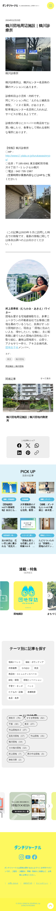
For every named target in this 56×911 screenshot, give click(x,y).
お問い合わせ (13, 883)
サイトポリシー (42, 883)
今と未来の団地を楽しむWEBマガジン (29, 5)
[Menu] (50, 5)
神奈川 (16, 718)
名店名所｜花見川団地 (10, 535)
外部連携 (25, 499)
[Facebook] (19, 445)
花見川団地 (18, 736)
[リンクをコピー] (36, 453)
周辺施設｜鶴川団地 (14, 366)
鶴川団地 (20, 359)
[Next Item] (49, 595)
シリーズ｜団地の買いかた (29, 535)
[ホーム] (50, 906)
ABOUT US (27, 883)
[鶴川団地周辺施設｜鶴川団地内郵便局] (28, 398)
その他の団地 (19, 747)
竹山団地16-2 (19, 730)
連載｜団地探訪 (9, 499)
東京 (9, 359)
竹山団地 (39, 736)
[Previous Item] (7, 595)
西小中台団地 (37, 754)
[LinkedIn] (19, 453)
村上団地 (16, 754)
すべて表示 (45, 378)
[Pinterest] (28, 453)
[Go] (28, 857)
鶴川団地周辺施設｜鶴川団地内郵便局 (27, 419)
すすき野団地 (37, 718)
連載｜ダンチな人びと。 (47, 499)
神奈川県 (16, 759)
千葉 (15, 724)
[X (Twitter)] (28, 445)
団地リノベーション (47, 535)
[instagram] (22, 857)
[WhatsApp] (37, 445)
